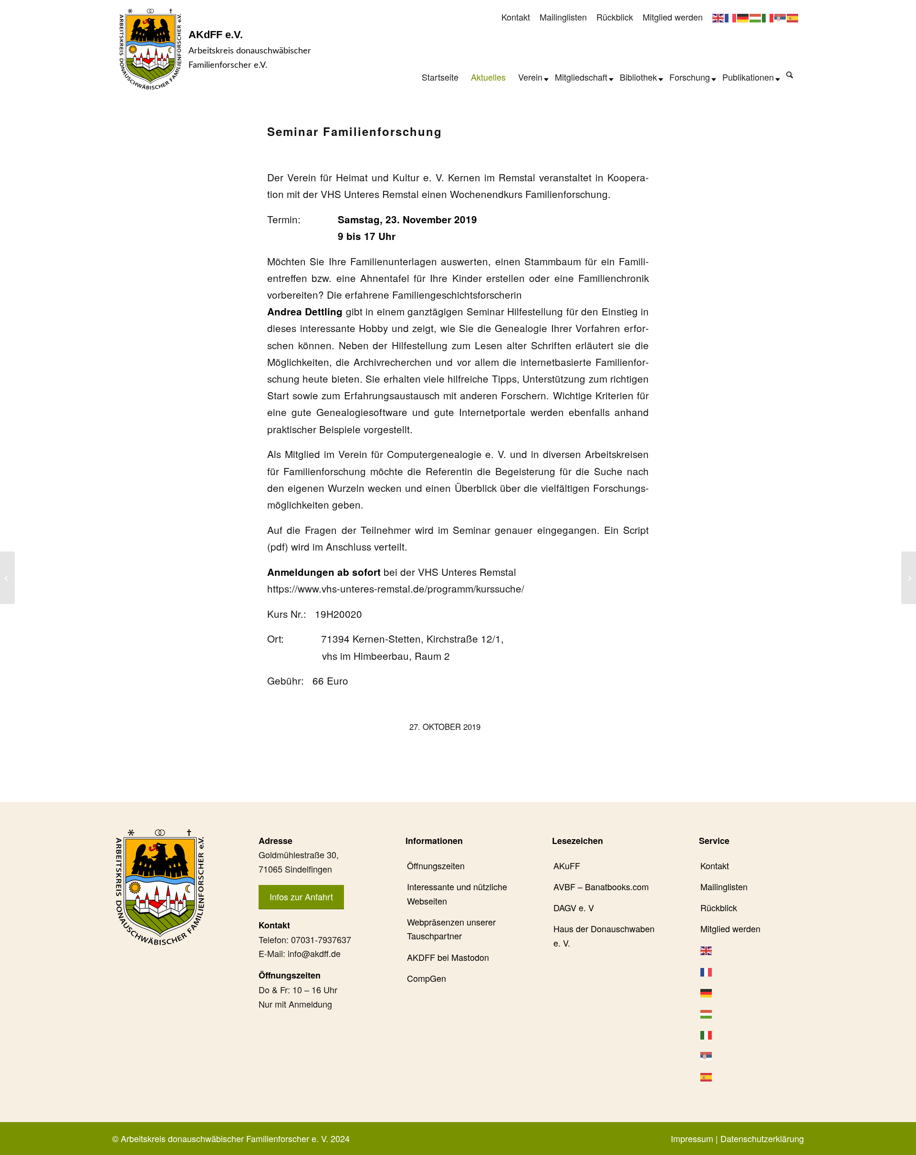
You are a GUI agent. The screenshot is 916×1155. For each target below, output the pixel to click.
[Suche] (789, 74)
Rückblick (614, 16)
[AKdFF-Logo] (150, 49)
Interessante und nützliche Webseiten (457, 893)
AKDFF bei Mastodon (448, 957)
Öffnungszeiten (436, 865)
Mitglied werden (673, 16)
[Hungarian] (755, 17)
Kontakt (515, 16)
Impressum (692, 1138)
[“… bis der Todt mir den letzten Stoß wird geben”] (7, 577)
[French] (731, 17)
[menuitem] (516, 17)
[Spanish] (793, 17)
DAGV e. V (573, 907)
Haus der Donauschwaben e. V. (604, 935)
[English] (718, 17)
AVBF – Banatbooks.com (601, 886)
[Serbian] (780, 17)
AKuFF (566, 865)
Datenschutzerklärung (762, 1138)
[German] (743, 17)
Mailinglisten (563, 16)
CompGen (426, 978)
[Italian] (768, 17)
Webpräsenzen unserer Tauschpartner (451, 929)
